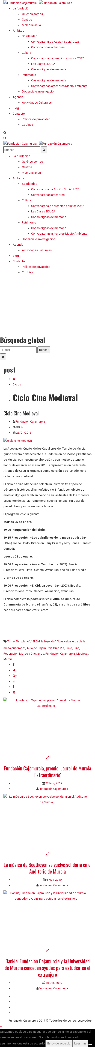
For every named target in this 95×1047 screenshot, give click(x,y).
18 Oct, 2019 (53, 982)
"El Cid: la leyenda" (43, 641)
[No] (90, 1044)
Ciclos (17, 384)
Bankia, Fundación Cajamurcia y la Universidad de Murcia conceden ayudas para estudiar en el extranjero (47, 967)
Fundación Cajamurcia (30, 421)
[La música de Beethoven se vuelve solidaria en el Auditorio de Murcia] (47, 822)
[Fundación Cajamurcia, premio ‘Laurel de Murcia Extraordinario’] (47, 726)
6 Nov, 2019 (54, 879)
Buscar (43, 350)
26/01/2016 (23, 432)
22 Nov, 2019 (53, 783)
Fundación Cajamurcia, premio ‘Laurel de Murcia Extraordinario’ (47, 771)
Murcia (7, 659)
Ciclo (68, 648)
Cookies (18, 1012)
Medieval (82, 653)
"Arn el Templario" (18, 641)
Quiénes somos (23, 996)
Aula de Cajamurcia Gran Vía (45, 648)
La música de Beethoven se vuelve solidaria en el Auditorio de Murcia (48, 868)
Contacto (19, 1001)
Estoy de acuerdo (59, 1043)
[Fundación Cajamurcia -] (38, 2)
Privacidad (20, 1007)
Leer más (80, 1043)
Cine (76, 648)
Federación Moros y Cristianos (23, 653)
